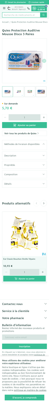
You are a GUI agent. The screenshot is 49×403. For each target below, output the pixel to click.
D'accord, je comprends (25, 397)
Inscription (24, 346)
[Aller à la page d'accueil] (16, 8)
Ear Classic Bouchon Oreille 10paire (19, 258)
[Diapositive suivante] (44, 203)
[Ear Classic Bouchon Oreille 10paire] (24, 234)
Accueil (5, 22)
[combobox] (21, 14)
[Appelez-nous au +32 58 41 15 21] (28, 8)
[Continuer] (44, 61)
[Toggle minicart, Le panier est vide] (34, 8)
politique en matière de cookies (30, 390)
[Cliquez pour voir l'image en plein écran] (24, 61)
